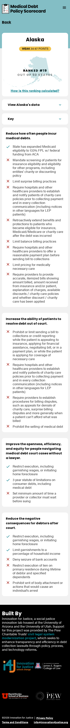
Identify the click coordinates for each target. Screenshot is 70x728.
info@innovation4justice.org (51, 722)
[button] (35, 104)
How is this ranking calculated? (35, 90)
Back (6, 22)
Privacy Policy (44, 718)
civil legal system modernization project (28, 636)
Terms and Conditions (15, 722)
